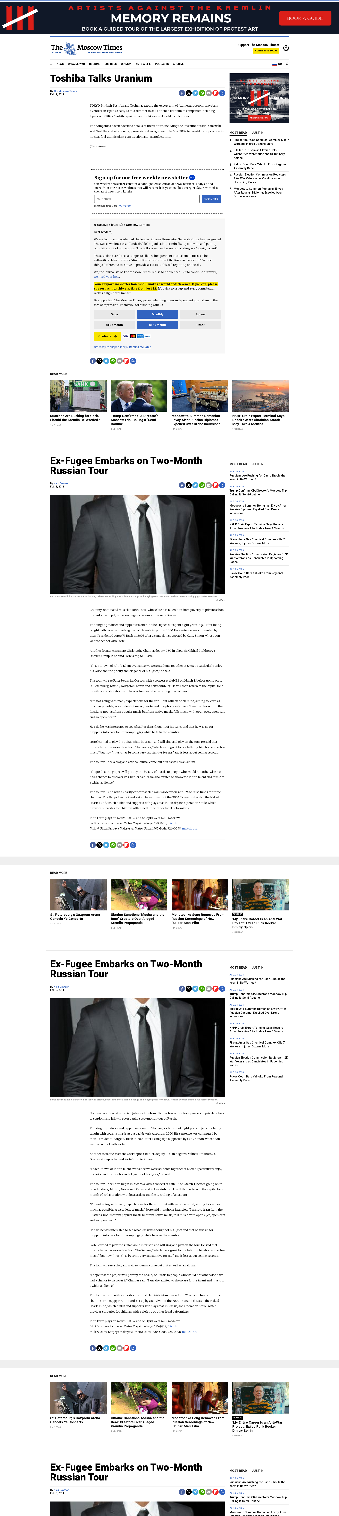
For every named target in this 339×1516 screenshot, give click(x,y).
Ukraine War (76, 64)
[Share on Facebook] (182, 93)
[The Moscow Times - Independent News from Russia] (86, 48)
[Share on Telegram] (195, 93)
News (60, 64)
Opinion (126, 64)
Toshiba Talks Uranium (101, 78)
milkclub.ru (190, 828)
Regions (94, 64)
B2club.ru (174, 823)
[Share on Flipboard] (215, 93)
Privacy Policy (124, 206)
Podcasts (162, 64)
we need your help (106, 276)
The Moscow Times (65, 91)
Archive (178, 64)
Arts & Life (143, 64)
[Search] (287, 64)
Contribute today (266, 50)
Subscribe (211, 198)
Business (111, 64)
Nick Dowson (61, 483)
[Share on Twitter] (189, 93)
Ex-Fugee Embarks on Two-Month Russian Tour (126, 465)
